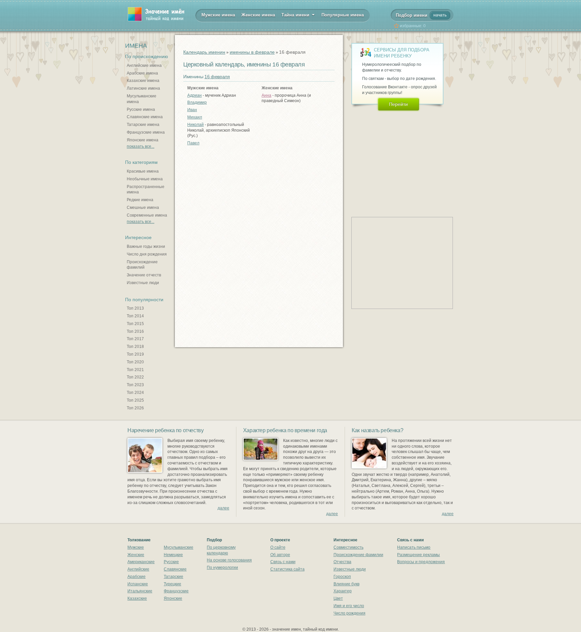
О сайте (277, 547)
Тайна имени (296, 14)
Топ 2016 (135, 331)
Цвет (338, 598)
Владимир (197, 102)
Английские (138, 569)
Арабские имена (142, 73)
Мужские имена (218, 14)
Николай (195, 124)
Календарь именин (204, 52)
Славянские (175, 569)
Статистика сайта (287, 569)
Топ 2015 (135, 323)
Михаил (194, 117)
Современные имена (147, 215)
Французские (176, 591)
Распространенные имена (145, 189)
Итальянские (139, 591)
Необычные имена (145, 179)
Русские (171, 561)
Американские (141, 561)
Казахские (137, 598)
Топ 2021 (135, 369)
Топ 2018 (135, 346)
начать (440, 15)
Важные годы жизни (146, 246)
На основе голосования (229, 560)
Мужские (135, 547)
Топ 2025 (135, 400)
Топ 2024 (135, 392)
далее (223, 508)
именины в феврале (252, 52)
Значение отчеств (144, 275)
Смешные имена (143, 207)
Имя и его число (349, 605)
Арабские (136, 576)
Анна (266, 95)
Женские (135, 554)
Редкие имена (140, 199)
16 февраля (217, 76)
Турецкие (172, 584)
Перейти (398, 104)
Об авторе (280, 554)
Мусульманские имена (141, 99)
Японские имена (142, 140)
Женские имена (258, 14)
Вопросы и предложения (421, 561)
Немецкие (173, 554)
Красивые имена (143, 171)
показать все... (140, 146)
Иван (192, 109)
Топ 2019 (135, 354)
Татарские (173, 576)
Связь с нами (283, 561)
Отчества (342, 561)
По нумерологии (222, 567)
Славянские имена (145, 117)
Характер (343, 591)
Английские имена (144, 65)
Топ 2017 (135, 338)
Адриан (194, 95)
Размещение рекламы (418, 554)
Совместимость (348, 547)
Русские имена (141, 109)
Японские (173, 598)
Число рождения (349, 613)
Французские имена (146, 132)
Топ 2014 (135, 316)
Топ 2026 (135, 408)
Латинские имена (143, 88)
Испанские (137, 584)
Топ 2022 (135, 377)
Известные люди (143, 282)
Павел (193, 143)
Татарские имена (143, 124)
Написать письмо (413, 547)
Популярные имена (342, 14)
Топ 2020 (135, 362)
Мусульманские (178, 547)
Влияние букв (346, 584)
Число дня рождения (147, 254)
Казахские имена (143, 80)
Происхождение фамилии (358, 554)
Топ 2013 (135, 308)
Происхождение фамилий (142, 265)
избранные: (413, 26)
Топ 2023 (135, 384)
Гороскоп (342, 576)
